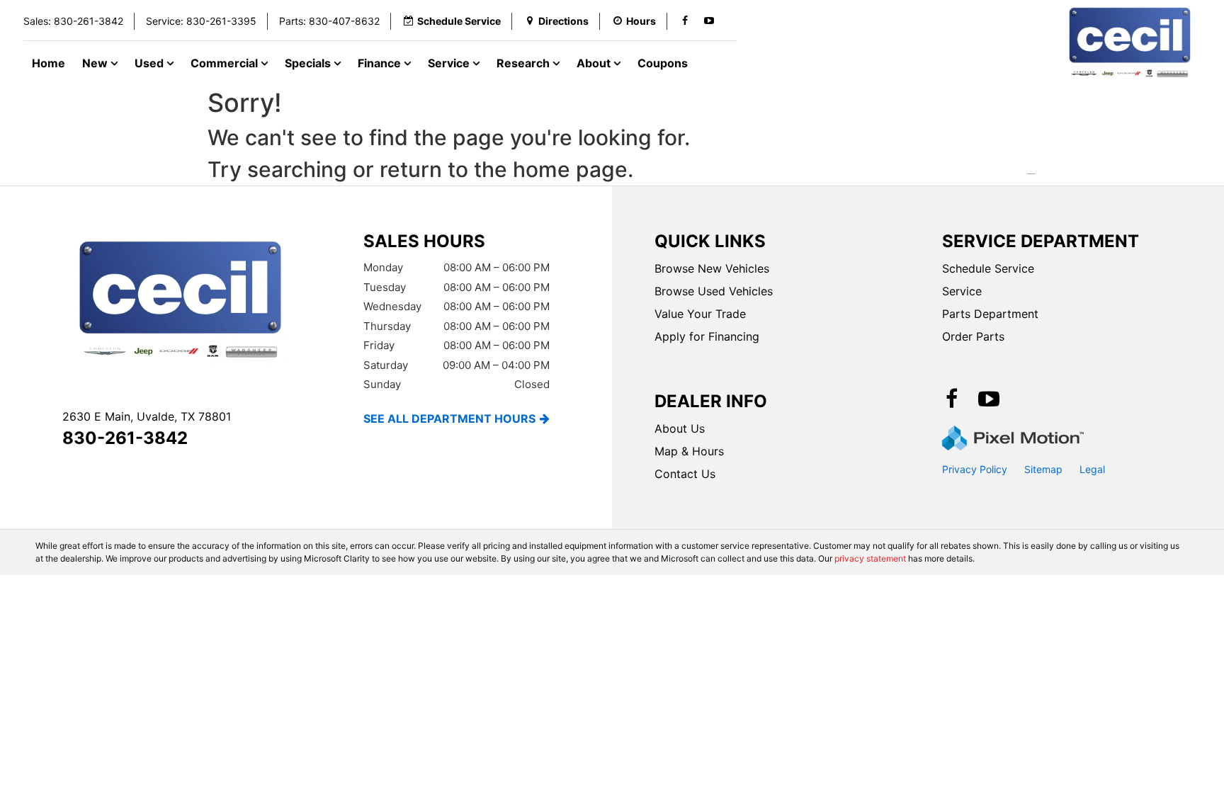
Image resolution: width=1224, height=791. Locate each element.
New (96, 63)
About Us (679, 428)
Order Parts (973, 336)
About (595, 63)
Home (48, 63)
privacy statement (870, 558)
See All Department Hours (449, 418)
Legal (1092, 469)
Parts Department (990, 314)
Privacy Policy (974, 469)
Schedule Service (988, 268)
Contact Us (684, 474)
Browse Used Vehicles (713, 291)
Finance (381, 63)
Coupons (663, 63)
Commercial (226, 63)
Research (524, 63)
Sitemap (1043, 469)
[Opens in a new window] (685, 21)
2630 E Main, (146, 416)
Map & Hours (689, 451)
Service (450, 63)
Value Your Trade (700, 314)
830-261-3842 (125, 438)
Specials (309, 63)
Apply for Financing (706, 336)
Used (150, 63)
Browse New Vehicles (711, 268)
